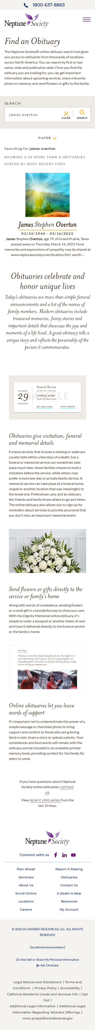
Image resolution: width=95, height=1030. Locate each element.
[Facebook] (55, 855)
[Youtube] (73, 855)
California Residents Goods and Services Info (42, 994)
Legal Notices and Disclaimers (37, 982)
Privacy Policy (46, 988)
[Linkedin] (64, 855)
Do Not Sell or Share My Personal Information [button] (47, 959)
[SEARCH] (82, 112)
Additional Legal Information (33, 1006)
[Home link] (26, 20)
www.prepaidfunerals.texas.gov (48, 1018)
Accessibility (70, 988)
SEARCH (12, 103)
